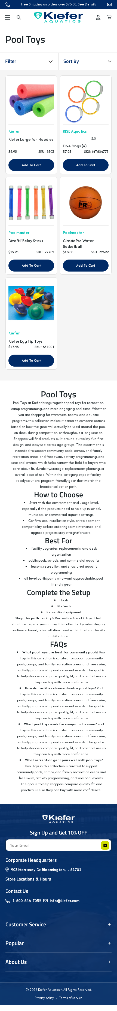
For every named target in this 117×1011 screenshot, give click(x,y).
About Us (16, 962)
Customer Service (25, 924)
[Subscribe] (105, 845)
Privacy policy (44, 997)
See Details (87, 4)
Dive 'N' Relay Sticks (25, 240)
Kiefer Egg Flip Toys (25, 341)
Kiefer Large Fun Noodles (30, 139)
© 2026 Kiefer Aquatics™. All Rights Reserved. (59, 989)
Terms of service (70, 997)
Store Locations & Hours (28, 879)
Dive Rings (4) (75, 146)
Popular (14, 943)
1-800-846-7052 (26, 900)
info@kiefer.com (64, 900)
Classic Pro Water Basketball (78, 243)
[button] (7, 17)
